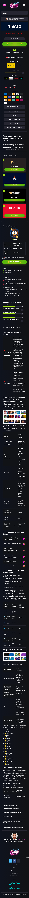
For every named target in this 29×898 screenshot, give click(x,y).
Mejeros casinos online (8, 11)
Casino (15, 11)
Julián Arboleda (21, 839)
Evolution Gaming (14, 877)
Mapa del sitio (14, 870)
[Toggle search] (4, 5)
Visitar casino (14, 38)
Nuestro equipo (14, 869)
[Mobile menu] (24, 5)
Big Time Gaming (14, 875)
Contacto (13, 867)
